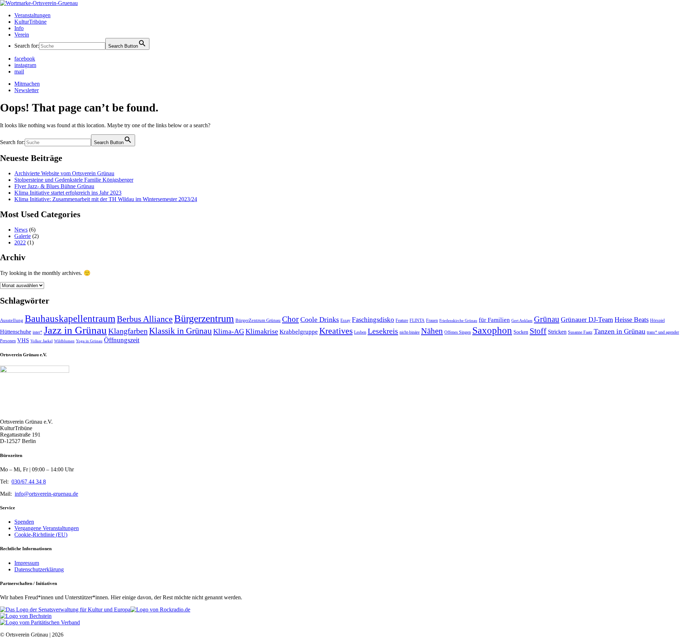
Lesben (360, 332)
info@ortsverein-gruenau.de (46, 494)
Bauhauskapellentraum (70, 318)
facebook (24, 59)
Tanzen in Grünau (619, 331)
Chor (290, 319)
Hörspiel (657, 320)
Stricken (557, 332)
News (21, 230)
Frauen (432, 320)
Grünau (546, 319)
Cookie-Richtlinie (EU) (40, 535)
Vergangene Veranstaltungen (46, 528)
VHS (23, 340)
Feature (402, 320)
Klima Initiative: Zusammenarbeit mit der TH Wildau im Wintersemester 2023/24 (105, 199)
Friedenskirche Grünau (458, 321)
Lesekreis (383, 331)
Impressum (26, 563)
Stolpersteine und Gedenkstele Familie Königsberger (73, 180)
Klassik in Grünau (180, 330)
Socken (520, 332)
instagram (25, 65)
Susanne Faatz (580, 332)
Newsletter (26, 90)
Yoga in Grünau (89, 341)
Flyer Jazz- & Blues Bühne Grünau (54, 186)
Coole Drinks (319, 319)
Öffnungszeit (121, 340)
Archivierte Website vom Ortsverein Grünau (64, 173)
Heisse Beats (632, 319)
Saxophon (492, 330)
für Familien (494, 319)
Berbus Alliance (145, 319)
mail (19, 71)
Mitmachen (27, 84)
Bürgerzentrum (204, 318)
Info (19, 28)
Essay (345, 320)
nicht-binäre (410, 332)
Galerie (22, 236)
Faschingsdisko (373, 319)
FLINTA (417, 320)
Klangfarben (128, 331)
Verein (21, 35)
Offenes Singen (457, 332)
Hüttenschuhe (15, 332)
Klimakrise (261, 331)
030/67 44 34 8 (28, 481)
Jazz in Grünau (75, 330)
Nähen (432, 331)
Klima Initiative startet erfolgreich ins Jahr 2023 (67, 193)
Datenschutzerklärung (39, 569)
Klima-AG (228, 331)
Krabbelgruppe (299, 331)
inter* (37, 332)
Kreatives (336, 330)
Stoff (538, 331)
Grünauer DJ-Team (587, 319)
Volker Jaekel (41, 341)
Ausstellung (11, 320)
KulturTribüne (30, 22)
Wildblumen (64, 341)
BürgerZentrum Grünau (258, 320)
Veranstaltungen (32, 15)
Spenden (24, 522)
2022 (20, 242)
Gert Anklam (521, 321)
